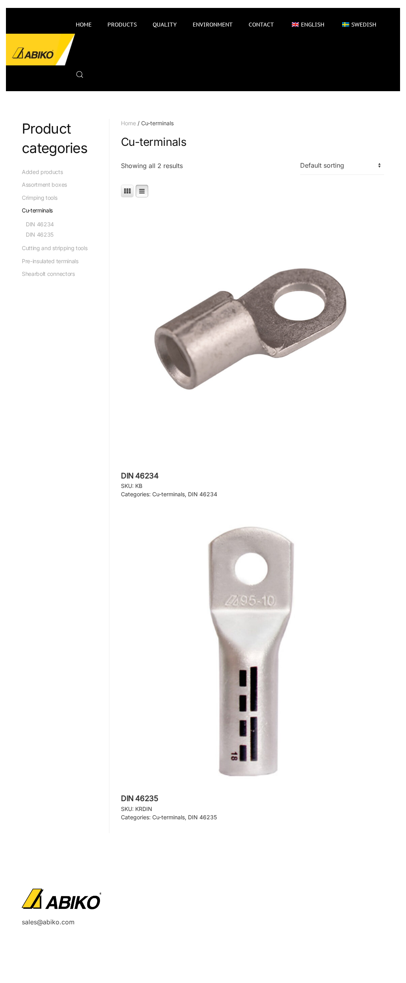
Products (122, 24)
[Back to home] (41, 49)
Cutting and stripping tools (54, 248)
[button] (80, 74)
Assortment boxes (44, 184)
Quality (165, 24)
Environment (213, 24)
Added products (42, 171)
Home (84, 24)
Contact (261, 24)
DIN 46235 (202, 817)
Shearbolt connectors (48, 273)
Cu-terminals (168, 494)
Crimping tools (39, 197)
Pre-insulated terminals (50, 261)
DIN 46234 (202, 494)
